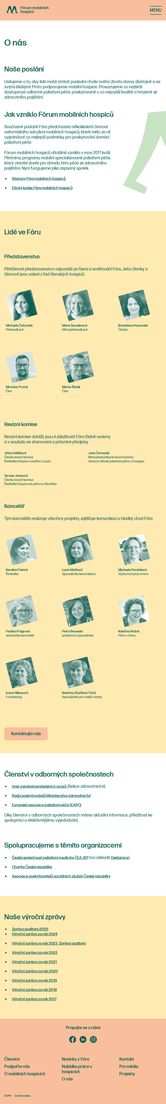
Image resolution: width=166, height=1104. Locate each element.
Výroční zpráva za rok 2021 (34, 962)
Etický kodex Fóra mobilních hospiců (42, 188)
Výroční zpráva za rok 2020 (35, 971)
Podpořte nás (17, 1066)
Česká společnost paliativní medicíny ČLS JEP (50, 858)
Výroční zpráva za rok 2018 (34, 990)
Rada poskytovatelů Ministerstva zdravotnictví (51, 796)
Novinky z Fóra (75, 1059)
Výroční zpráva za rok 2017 (34, 999)
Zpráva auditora (72, 943)
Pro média (128, 1066)
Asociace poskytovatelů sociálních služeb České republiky (61, 876)
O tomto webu (22, 1096)
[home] (34, 10)
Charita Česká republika (32, 867)
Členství (12, 1059)
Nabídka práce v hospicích (77, 1069)
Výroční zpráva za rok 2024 (34, 934)
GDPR (7, 1096)
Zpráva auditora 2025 (30, 929)
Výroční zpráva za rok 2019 (34, 980)
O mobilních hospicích (24, 1074)
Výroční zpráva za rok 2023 (34, 943)
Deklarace (120, 858)
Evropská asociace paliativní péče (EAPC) (46, 805)
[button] (156, 10)
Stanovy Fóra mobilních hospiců (39, 179)
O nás (67, 1079)
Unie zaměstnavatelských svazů (39, 786)
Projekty (127, 1074)
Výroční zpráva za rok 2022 (34, 953)
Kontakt (126, 1059)
